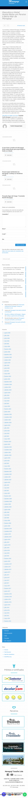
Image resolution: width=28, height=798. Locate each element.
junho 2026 (7, 338)
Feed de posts (7, 652)
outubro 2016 (7, 599)
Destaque (6, 630)
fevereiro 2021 (7, 496)
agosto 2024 (7, 392)
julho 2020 (6, 512)
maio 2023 (6, 433)
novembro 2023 (8, 417)
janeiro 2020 (7, 525)
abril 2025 (6, 370)
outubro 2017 (7, 566)
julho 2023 (6, 428)
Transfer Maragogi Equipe (16, 125)
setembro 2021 (7, 479)
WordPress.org (7, 656)
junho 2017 (7, 577)
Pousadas (6, 638)
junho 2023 (7, 430)
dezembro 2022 (8, 447)
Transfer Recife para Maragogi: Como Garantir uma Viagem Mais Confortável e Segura (12, 287)
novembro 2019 (8, 531)
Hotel (5, 635)
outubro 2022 (7, 452)
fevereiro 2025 (7, 376)
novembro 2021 (8, 474)
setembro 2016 (7, 602)
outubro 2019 (7, 534)
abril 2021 (6, 490)
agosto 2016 (7, 604)
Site (3, 239)
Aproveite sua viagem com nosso (10, 115)
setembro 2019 (7, 536)
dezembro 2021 (8, 471)
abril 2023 (6, 436)
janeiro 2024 (7, 411)
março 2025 (7, 373)
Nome (4, 228)
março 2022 (7, 466)
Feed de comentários (9, 654)
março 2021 (7, 493)
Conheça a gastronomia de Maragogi (15, 315)
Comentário (5, 214)
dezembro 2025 (8, 354)
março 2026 (7, 346)
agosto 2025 (7, 362)
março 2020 (7, 520)
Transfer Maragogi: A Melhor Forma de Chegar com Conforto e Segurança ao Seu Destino (13, 294)
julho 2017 (6, 574)
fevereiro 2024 (7, 409)
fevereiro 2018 (7, 558)
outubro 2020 (7, 504)
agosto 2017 (7, 572)
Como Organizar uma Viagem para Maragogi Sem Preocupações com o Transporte (13, 268)
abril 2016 (6, 615)
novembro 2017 (8, 564)
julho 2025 (6, 365)
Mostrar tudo (21, 25)
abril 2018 (6, 555)
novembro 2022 (8, 449)
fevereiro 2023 (7, 441)
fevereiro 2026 (7, 349)
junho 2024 (7, 398)
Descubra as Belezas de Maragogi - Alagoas (15, 314)
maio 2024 (6, 400)
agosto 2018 (7, 545)
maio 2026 (6, 341)
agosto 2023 (7, 425)
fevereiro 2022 (7, 468)
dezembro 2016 (8, 593)
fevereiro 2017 (7, 588)
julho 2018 (6, 547)
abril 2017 (6, 583)
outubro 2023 (7, 419)
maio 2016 (6, 613)
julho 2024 (6, 395)
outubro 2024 (7, 387)
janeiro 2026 (7, 351)
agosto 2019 (7, 539)
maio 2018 (6, 553)
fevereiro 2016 (7, 621)
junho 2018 (7, 550)
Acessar (6, 649)
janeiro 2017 (7, 591)
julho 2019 (6, 542)
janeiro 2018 (7, 561)
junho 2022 (7, 460)
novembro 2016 (8, 596)
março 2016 (7, 618)
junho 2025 (7, 368)
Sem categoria (7, 640)
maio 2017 (6, 580)
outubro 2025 (7, 360)
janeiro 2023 (7, 444)
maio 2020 (6, 515)
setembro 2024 (7, 389)
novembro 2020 (8, 501)
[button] (25, 794)
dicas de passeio (8, 633)
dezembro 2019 (8, 528)
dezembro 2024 (8, 381)
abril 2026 (6, 343)
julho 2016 (6, 607)
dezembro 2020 (8, 498)
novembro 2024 (8, 384)
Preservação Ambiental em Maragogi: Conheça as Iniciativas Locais (12, 173)
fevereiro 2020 (7, 523)
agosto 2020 (7, 509)
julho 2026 (6, 335)
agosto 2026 (7, 332)
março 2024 (7, 406)
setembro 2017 (7, 569)
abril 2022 (6, 463)
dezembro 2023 (8, 414)
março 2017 (7, 585)
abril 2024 (6, 403)
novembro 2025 (8, 357)
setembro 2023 (7, 422)
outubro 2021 (7, 477)
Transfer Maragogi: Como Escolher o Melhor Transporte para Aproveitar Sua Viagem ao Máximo (13, 274)
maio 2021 (6, 487)
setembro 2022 (7, 455)
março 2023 (7, 438)
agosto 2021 (7, 482)
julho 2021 (6, 485)
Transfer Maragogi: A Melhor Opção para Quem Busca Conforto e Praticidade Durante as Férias (13, 281)
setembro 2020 (7, 506)
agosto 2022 (7, 457)
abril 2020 (6, 517)
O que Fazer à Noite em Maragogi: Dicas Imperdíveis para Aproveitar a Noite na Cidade (13, 149)
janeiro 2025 (7, 379)
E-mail (4, 234)
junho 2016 (7, 610)
